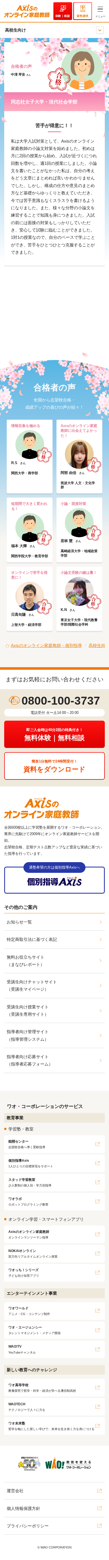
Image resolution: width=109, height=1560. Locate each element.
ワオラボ (28, 1201)
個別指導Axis (30, 1163)
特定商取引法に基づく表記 (32, 939)
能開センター (26, 1144)
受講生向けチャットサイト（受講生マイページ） (32, 985)
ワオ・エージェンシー (34, 1330)
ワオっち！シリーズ (23, 1272)
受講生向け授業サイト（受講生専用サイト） (28, 1010)
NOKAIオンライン (33, 1253)
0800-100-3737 (61, 700)
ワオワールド (29, 1311)
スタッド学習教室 (29, 1182)
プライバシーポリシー (28, 1525)
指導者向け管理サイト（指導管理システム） (28, 1035)
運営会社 (15, 1490)
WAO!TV (22, 1349)
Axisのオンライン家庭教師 (28, 1234)
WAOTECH (26, 1406)
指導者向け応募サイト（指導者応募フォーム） (30, 1060)
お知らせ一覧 (19, 922)
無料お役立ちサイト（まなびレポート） (25, 961)
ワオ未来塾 (51, 1426)
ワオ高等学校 (42, 1387)
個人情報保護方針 (23, 1508)
